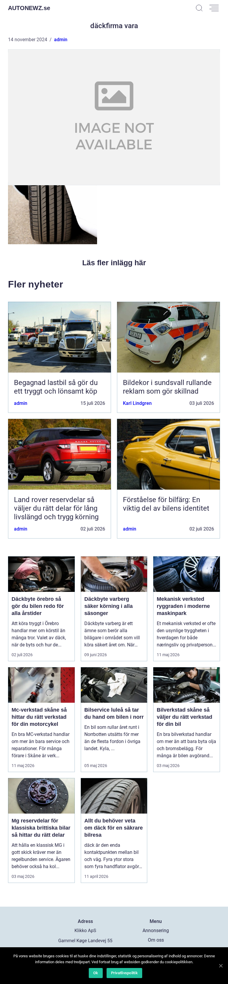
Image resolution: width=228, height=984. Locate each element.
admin (60, 39)
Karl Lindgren (137, 403)
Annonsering (155, 930)
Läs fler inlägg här (114, 262)
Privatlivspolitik (124, 973)
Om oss (156, 940)
